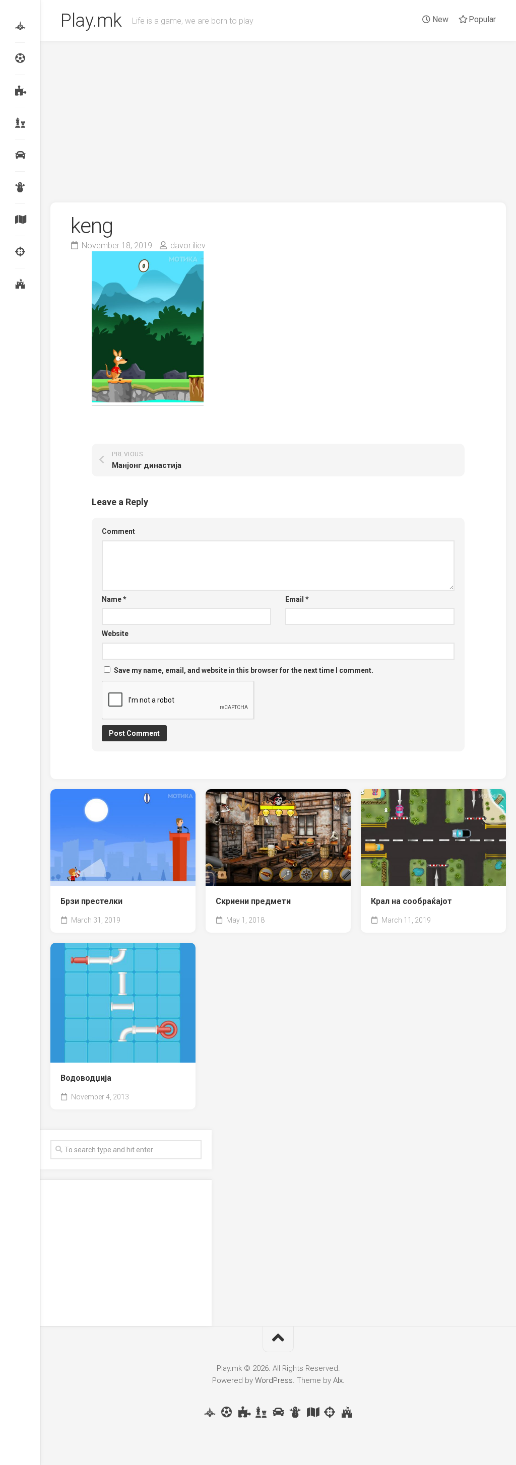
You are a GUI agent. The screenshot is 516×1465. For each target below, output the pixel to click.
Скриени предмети (253, 901)
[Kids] (20, 187)
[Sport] (20, 58)
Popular (481, 19)
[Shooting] (20, 252)
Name (114, 599)
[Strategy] (20, 284)
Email (297, 599)
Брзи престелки (91, 901)
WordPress (274, 1380)
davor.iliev (188, 245)
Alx (338, 1380)
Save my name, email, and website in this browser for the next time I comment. (243, 670)
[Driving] (20, 155)
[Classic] (20, 123)
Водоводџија (85, 1078)
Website (115, 634)
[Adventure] (20, 219)
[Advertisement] (278, 116)
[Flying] (20, 26)
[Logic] (20, 91)
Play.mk (91, 20)
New (439, 19)
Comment (118, 531)
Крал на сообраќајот (411, 901)
